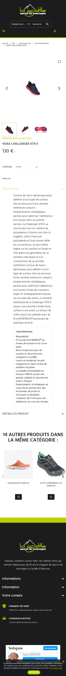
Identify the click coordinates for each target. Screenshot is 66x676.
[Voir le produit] (18, 497)
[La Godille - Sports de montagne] (33, 10)
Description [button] (10, 189)
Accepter (33, 672)
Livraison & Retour (19, 618)
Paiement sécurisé (19, 606)
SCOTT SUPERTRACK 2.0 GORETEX (51, 484)
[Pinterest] (17, 183)
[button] (55, 31)
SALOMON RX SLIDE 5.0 (18, 483)
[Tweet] (10, 183)
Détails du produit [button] (15, 414)
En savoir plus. (56, 668)
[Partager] (3, 183)
